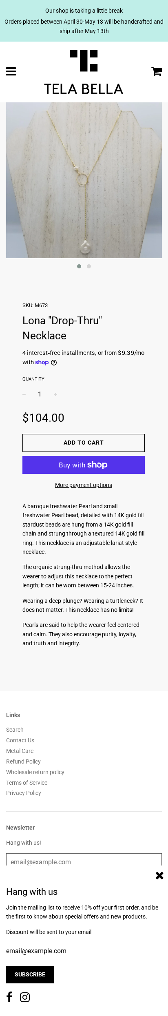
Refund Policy (23, 761)
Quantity (33, 379)
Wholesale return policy (35, 772)
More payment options (83, 485)
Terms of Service (26, 782)
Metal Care (19, 751)
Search (15, 729)
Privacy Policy (23, 793)
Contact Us (20, 740)
